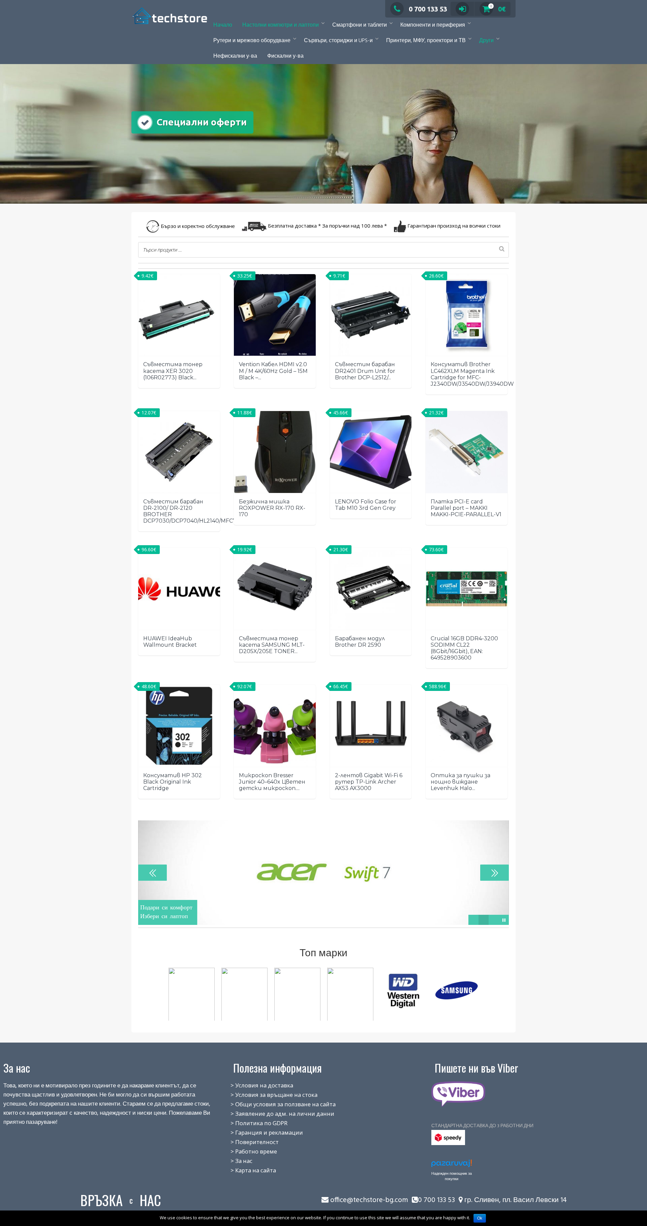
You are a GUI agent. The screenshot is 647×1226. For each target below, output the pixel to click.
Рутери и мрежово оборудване (251, 40)
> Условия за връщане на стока (266, 1095)
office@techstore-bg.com (369, 1200)
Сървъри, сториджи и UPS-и (338, 40)
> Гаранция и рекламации (259, 1132)
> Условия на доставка (254, 1085)
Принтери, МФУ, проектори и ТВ (426, 40)
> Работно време (246, 1151)
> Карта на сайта (246, 1170)
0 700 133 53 (428, 9)
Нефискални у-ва (235, 56)
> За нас (234, 1161)
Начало (222, 25)
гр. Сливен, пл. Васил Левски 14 (515, 1200)
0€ (497, 9)
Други (486, 40)
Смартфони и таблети (359, 25)
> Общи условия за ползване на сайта (276, 1104)
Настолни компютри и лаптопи (280, 25)
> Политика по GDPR (251, 1123)
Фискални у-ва (285, 56)
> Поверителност (247, 1142)
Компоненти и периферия (432, 25)
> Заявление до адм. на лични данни (275, 1113)
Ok (479, 1218)
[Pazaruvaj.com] (452, 1165)
